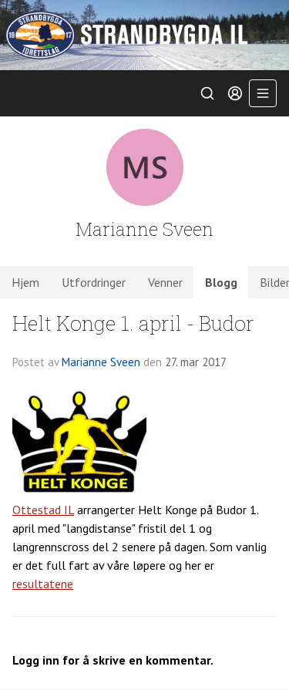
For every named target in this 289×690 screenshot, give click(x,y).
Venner (165, 282)
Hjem (25, 282)
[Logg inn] (235, 93)
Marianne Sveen (101, 362)
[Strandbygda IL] (144, 35)
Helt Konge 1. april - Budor (133, 322)
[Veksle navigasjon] (263, 93)
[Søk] (207, 93)
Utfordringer (94, 282)
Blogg (221, 282)
